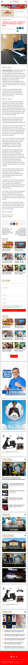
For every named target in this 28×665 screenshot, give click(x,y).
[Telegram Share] (23, 28)
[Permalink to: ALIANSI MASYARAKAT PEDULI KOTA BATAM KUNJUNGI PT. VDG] (7, 268)
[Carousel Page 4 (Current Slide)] (15, 529)
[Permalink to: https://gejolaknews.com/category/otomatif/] (25, 459)
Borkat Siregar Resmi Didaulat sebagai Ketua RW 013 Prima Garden (13, 525)
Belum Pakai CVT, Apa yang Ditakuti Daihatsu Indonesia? (16, 498)
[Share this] (18, 28)
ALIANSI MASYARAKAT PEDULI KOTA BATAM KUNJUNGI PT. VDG (7, 273)
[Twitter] (14, 224)
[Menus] (2, 1)
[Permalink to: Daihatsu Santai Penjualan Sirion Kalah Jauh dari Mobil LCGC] (5, 507)
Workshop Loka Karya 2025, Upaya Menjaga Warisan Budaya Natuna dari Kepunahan (15, 639)
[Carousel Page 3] (14, 529)
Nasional (6, 29)
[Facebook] (11, 224)
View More (14, 356)
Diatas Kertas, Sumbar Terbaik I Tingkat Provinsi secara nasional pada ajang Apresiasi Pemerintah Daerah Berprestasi (20, 273)
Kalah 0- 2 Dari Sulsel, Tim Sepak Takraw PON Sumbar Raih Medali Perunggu (14, 643)
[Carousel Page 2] (12, 529)
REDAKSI (17, 661)
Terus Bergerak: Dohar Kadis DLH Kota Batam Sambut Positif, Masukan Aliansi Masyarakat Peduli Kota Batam (7, 261)
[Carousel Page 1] (10, 529)
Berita (3, 29)
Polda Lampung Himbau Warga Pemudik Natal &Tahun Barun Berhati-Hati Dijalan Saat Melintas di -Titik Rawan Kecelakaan (17, 484)
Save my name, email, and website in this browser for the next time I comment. (12, 306)
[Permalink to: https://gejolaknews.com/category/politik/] (25, 514)
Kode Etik (23, 661)
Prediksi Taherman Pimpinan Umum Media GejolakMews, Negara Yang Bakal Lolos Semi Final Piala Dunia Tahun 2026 (14, 631)
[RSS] (17, 224)
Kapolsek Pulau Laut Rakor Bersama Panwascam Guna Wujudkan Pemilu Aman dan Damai (7, 231)
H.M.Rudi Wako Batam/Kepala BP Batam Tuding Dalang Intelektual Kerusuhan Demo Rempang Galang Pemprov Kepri (20, 231)
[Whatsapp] (18, 31)
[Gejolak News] (14, 1)
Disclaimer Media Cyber (14, 662)
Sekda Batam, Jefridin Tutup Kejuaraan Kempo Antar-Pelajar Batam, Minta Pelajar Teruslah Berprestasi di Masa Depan (14, 647)
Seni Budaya (10, 29)
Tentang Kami (4, 662)
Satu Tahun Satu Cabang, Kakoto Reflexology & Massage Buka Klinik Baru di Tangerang (13, 478)
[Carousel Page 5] (17, 529)
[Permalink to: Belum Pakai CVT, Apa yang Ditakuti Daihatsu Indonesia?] (5, 500)
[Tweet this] (20, 28)
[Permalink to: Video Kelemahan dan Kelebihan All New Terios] (5, 493)
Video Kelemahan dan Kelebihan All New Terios (17, 491)
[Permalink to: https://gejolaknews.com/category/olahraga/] (25, 612)
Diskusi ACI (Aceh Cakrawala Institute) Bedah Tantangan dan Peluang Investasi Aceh (20, 250)
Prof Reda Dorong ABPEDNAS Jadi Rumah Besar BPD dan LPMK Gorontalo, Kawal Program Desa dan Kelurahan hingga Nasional (20, 261)
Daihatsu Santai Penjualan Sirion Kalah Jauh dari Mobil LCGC (17, 505)
